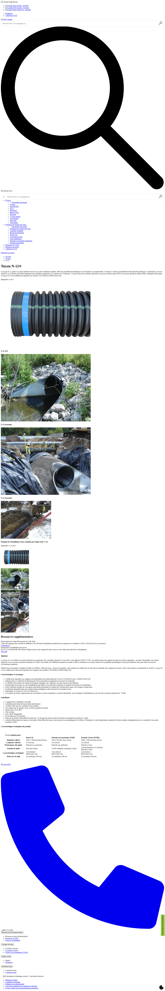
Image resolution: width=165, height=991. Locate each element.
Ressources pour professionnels (12, 932)
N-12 (12, 208)
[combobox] (79, 23)
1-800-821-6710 (11, 16)
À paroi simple (15, 217)
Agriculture (14, 223)
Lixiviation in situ (16, 237)
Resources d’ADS (11, 938)
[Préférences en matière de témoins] (161, 987)
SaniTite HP (14, 206)
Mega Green (14, 212)
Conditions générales (12, 982)
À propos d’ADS (11, 950)
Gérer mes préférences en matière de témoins (21, 986)
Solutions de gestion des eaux (16, 225)
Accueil (8, 257)
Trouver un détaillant (12, 940)
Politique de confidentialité (14, 984)
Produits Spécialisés (17, 243)
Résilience (9, 13)
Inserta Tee (14, 235)
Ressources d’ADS (12, 245)
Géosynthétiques (16, 239)
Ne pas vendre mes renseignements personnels (21, 988)
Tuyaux (8, 200)
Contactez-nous (7, 966)
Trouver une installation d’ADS (16, 952)
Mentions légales (11, 980)
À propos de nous (7, 944)
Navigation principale (19, 202)
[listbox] (82, 6)
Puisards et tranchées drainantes (21, 241)
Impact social (6, 956)
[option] (84, 6)
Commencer (5, 645)
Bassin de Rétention (17, 233)
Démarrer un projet (12, 247)
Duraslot (13, 215)
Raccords (13, 221)
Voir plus (4, 652)
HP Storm (13, 210)
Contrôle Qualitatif (16, 231)
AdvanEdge (14, 219)
